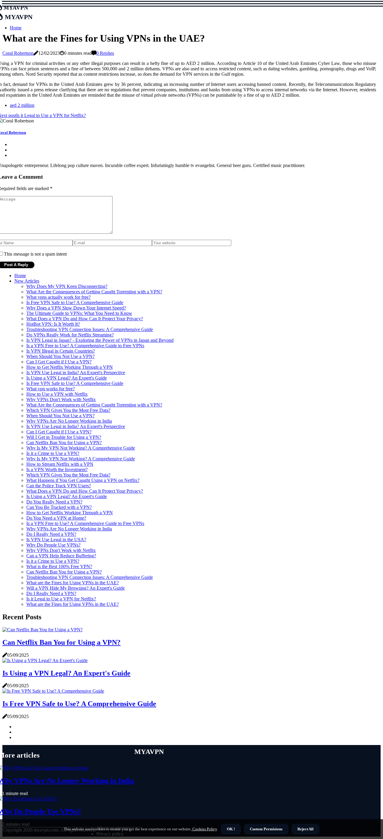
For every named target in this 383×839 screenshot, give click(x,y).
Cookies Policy (204, 829)
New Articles (26, 280)
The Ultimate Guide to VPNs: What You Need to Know (79, 313)
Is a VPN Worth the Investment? (57, 469)
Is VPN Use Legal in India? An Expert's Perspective (75, 372)
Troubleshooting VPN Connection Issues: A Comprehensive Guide (89, 329)
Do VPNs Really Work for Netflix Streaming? (70, 334)
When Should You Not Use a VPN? (60, 356)
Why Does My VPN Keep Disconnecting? (66, 286)
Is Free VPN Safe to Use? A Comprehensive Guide (74, 302)
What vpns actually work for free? (58, 297)
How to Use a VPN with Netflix (57, 394)
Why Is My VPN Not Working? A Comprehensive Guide (80, 447)
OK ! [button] (231, 829)
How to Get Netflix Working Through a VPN (69, 367)
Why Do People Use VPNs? (53, 544)
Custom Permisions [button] (266, 829)
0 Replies (105, 53)
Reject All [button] (305, 829)
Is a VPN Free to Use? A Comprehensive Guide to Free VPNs (85, 345)
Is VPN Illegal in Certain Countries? (60, 350)
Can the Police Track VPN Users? (58, 485)
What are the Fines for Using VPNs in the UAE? (72, 582)
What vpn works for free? (50, 388)
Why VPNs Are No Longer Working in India (69, 421)
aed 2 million (22, 105)
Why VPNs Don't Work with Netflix (61, 399)
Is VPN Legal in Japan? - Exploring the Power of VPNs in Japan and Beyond (100, 340)
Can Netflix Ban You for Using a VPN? (64, 442)
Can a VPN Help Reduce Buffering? (61, 555)
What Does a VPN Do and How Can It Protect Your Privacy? (84, 318)
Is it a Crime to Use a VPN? (52, 453)
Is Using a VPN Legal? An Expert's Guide (66, 377)
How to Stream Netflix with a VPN (59, 464)
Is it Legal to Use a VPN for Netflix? (61, 598)
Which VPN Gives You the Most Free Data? (68, 410)
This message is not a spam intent (35, 254)
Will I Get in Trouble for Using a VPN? (63, 437)
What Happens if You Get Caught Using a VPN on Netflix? (82, 480)
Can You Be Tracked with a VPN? (59, 507)
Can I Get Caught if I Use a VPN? (59, 361)
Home (16, 27)
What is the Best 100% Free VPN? (59, 566)
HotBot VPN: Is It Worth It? (53, 324)
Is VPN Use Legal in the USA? (56, 539)
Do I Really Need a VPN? (51, 534)
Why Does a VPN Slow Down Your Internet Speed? (76, 307)
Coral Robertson (18, 53)
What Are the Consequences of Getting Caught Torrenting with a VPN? (94, 291)
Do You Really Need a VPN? (54, 501)
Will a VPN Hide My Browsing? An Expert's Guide (75, 588)
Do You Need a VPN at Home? (56, 518)
